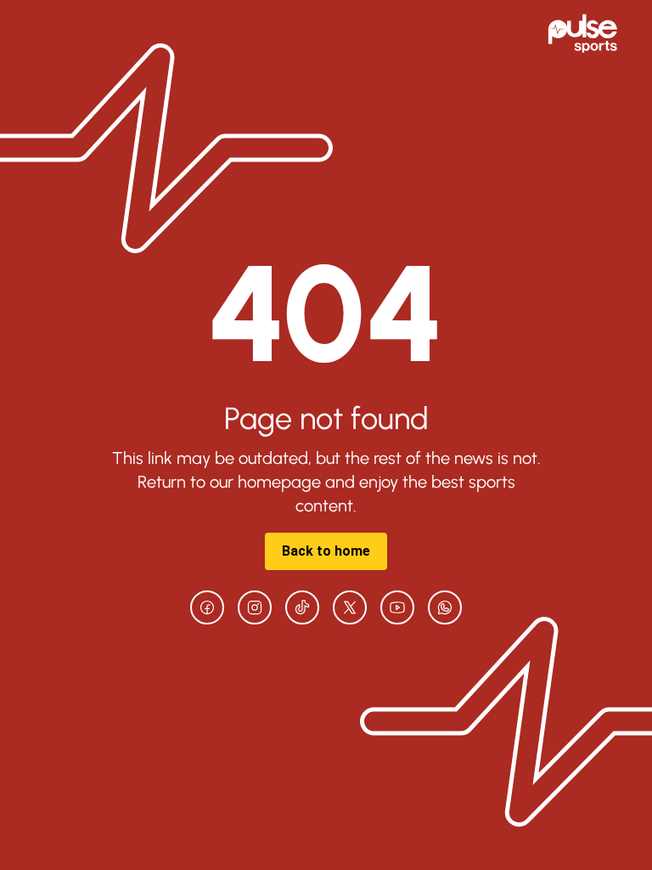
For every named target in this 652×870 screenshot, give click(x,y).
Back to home (326, 551)
